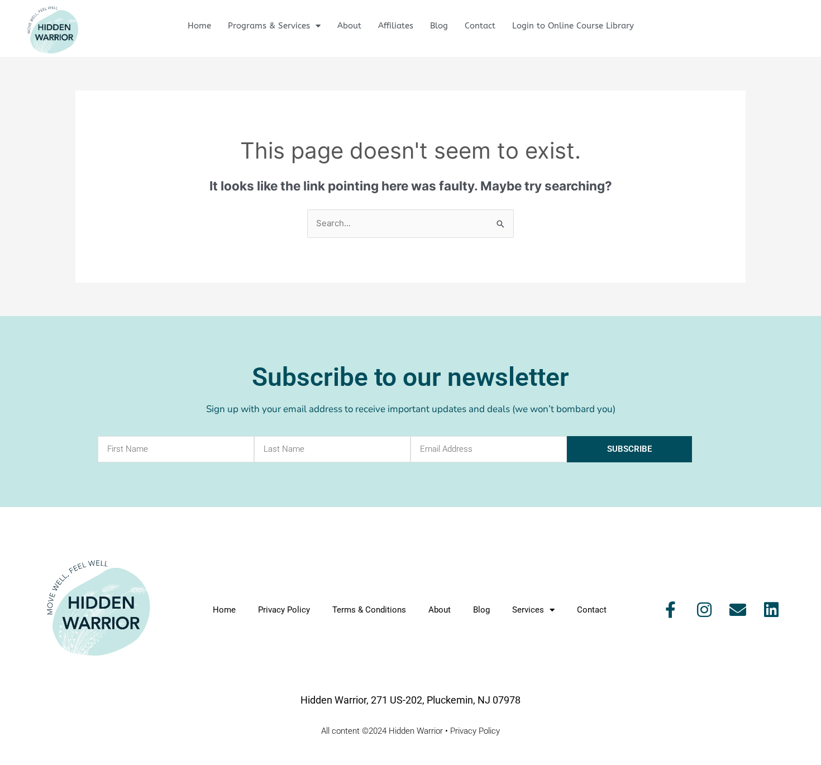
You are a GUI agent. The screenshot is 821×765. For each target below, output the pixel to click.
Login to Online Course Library (573, 26)
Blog (439, 26)
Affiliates (395, 26)
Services (528, 610)
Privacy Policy (284, 610)
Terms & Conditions (369, 610)
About (349, 26)
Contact (480, 26)
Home (199, 26)
